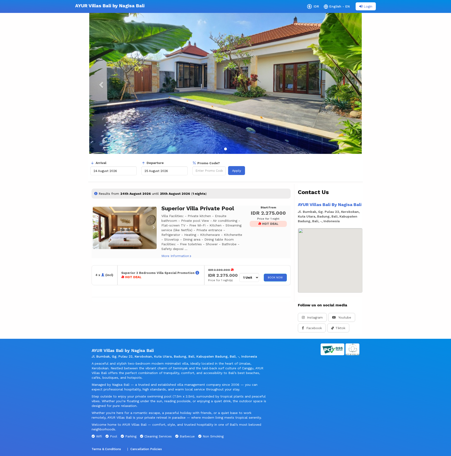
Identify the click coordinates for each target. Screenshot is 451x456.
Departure (155, 163)
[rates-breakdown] (197, 273)
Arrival (101, 163)
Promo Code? (208, 163)
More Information (175, 256)
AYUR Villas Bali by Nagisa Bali (109, 5)
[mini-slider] (125, 228)
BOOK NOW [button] (275, 277)
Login (367, 6)
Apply (236, 170)
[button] (94, 228)
